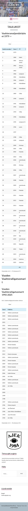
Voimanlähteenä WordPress (8, 505)
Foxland (16, 507)
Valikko (15, 19)
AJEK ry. (14, 4)
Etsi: (10, 44)
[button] (11, 49)
